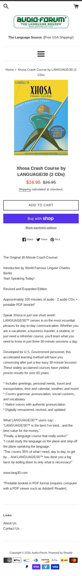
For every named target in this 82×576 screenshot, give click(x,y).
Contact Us (11, 528)
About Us (10, 523)
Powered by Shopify (60, 552)
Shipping (25, 189)
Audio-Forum (39, 552)
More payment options (41, 227)
